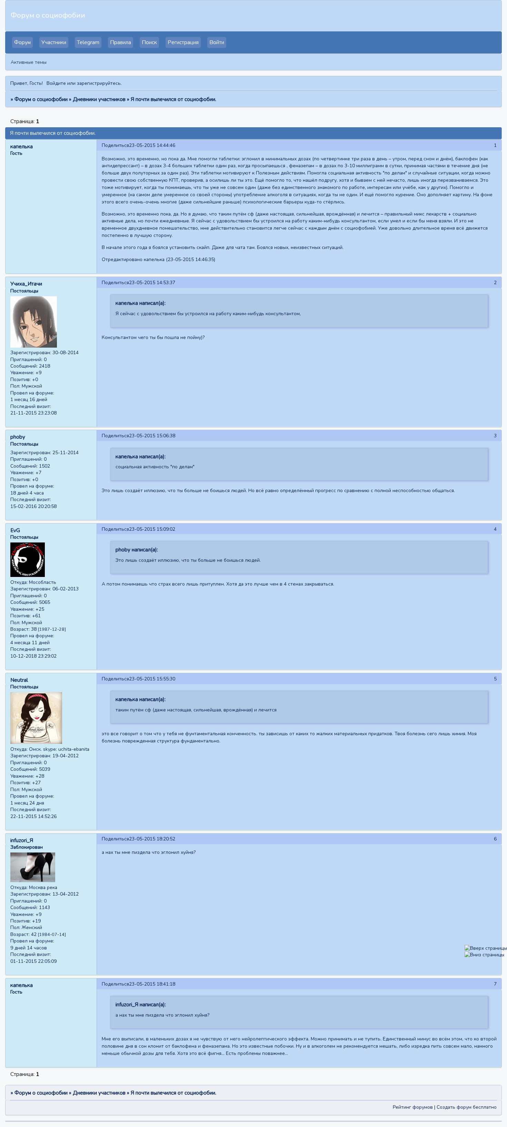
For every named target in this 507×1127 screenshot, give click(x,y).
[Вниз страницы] (484, 954)
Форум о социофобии (41, 99)
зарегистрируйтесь (99, 83)
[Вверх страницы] (486, 948)
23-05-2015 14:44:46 (152, 145)
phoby (17, 436)
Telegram (88, 42)
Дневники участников (99, 99)
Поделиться (115, 145)
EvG (15, 530)
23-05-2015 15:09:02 (152, 529)
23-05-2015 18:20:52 (152, 839)
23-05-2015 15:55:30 (152, 679)
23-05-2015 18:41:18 (152, 984)
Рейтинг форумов (413, 1107)
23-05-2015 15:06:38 (152, 435)
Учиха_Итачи (26, 283)
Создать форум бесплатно (467, 1107)
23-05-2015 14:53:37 (152, 282)
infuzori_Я (21, 840)
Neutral (19, 680)
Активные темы (29, 62)
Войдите (56, 83)
